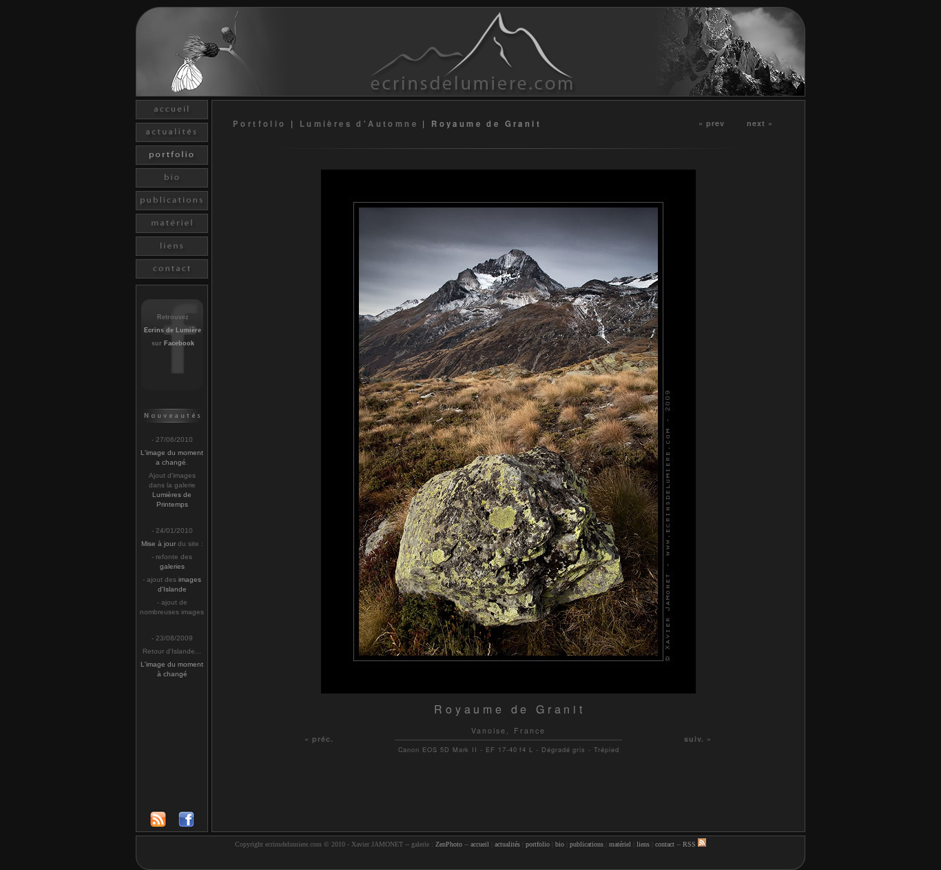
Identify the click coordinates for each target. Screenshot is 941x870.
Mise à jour (158, 543)
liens (643, 844)
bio (559, 844)
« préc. (319, 738)
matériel (620, 844)
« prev (712, 122)
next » (760, 122)
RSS (690, 844)
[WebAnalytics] (470, 861)
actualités (507, 844)
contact (664, 844)
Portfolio (262, 123)
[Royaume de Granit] (508, 689)
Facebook (179, 343)
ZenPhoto (448, 844)
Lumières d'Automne (359, 123)
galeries (172, 566)
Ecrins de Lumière (172, 330)
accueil (479, 844)
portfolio (538, 844)
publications (586, 844)
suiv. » (698, 738)
